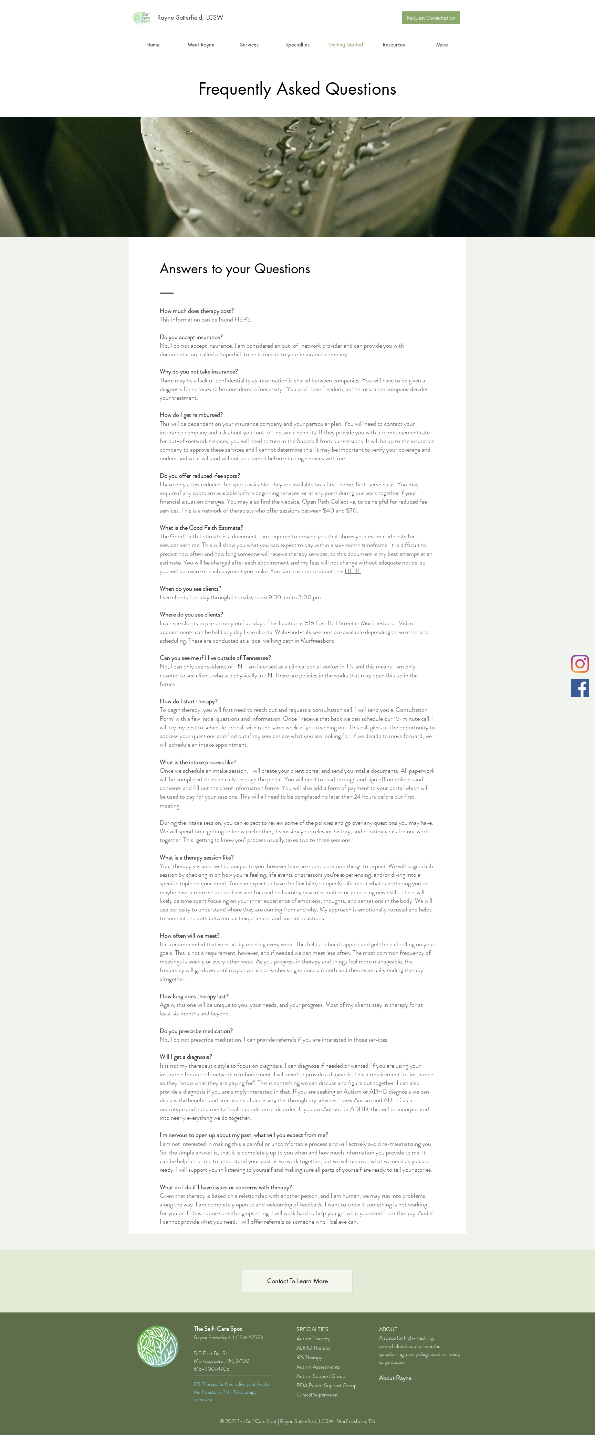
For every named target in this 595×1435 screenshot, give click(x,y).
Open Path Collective (328, 501)
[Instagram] (580, 664)
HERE (353, 571)
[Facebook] (580, 688)
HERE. (243, 319)
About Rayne (395, 1377)
